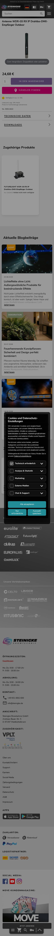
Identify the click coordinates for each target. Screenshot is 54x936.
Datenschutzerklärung (22, 456)
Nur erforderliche (17, 512)
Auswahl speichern (37, 512)
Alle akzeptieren (27, 504)
